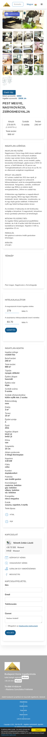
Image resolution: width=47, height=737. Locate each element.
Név (7, 585)
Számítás (11, 330)
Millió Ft (25, 311)
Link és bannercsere (23, 719)
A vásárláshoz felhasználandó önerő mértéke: (22, 318)
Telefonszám (11, 604)
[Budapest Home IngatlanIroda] (6, 4)
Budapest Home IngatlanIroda (20, 674)
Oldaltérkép (23, 702)
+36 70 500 (11, 547)
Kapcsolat (23, 710)
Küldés (10, 633)
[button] (31, 4)
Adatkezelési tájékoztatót (28, 626)
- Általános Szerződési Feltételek (19, 689)
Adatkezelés (24, 706)
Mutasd (20, 547)
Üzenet (8, 613)
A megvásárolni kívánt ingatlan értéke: (19, 306)
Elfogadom (39, 730)
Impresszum (23, 714)
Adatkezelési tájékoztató (8, 735)
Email (7, 594)
